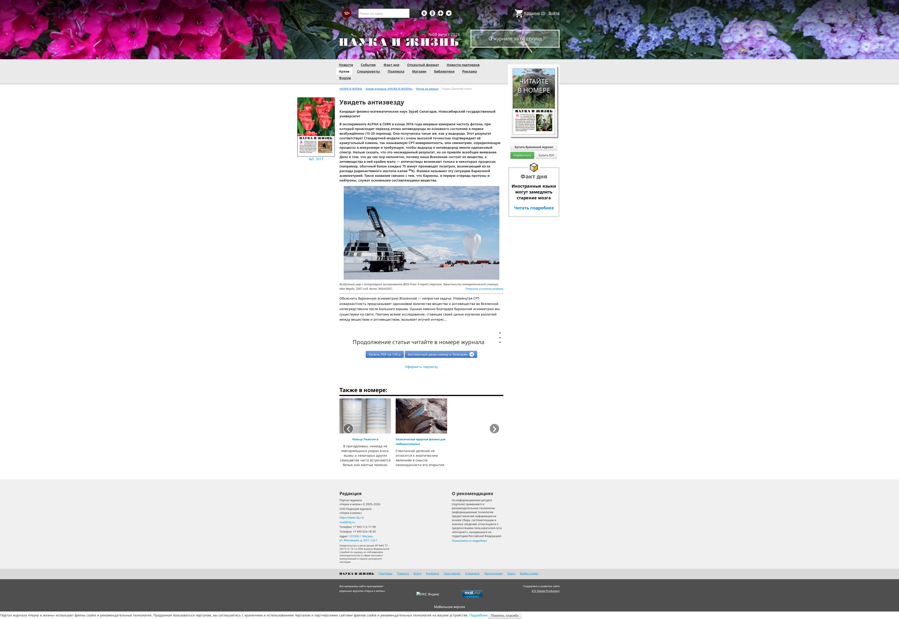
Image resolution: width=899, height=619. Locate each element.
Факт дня (391, 65)
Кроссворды (452, 573)
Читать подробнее (534, 207)
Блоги (417, 573)
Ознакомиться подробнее (469, 541)
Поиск (511, 573)
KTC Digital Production (546, 591)
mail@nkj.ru (347, 522)
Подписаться (522, 155)
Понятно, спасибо (505, 615)
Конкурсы (432, 573)
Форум (345, 78)
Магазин (419, 71)
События (368, 65)
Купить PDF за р (385, 354)
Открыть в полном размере (484, 289)
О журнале (472, 573)
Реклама (469, 71)
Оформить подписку (421, 366)
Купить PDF (546, 155)
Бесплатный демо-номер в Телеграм (438, 354)
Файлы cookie (529, 573)
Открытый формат (423, 65)
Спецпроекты (368, 71)
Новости (346, 65)
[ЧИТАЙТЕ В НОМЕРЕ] (533, 55)
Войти (554, 13)
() (534, 13)
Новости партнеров (463, 65)
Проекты (403, 573)
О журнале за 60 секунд (515, 38)
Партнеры (385, 573)
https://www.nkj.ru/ (351, 517)
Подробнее (478, 615)
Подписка (396, 71)
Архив (344, 71)
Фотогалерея (493, 573)
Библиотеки (444, 71)
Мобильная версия (449, 606)
